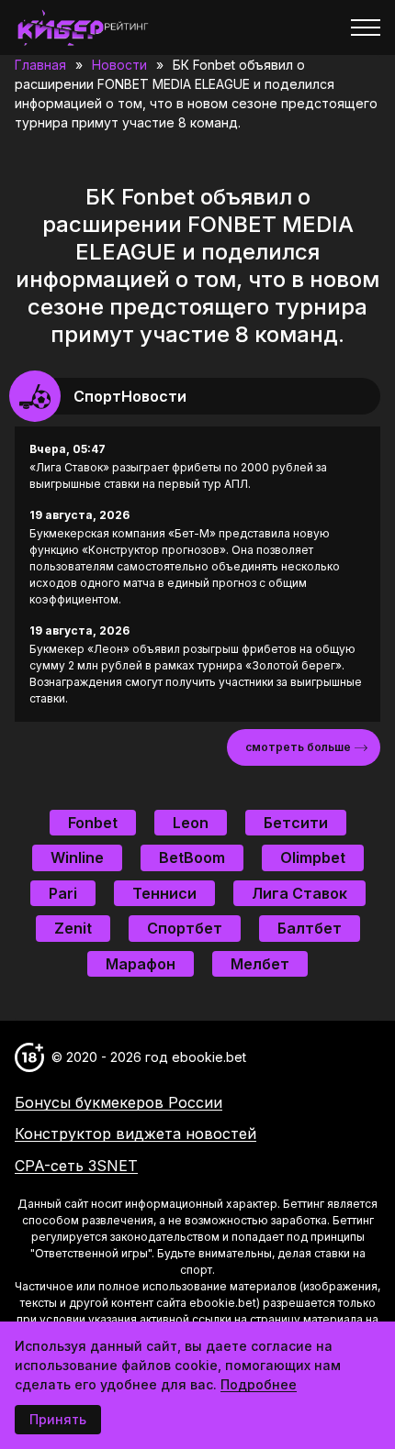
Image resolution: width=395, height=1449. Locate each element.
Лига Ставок (299, 893)
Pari (63, 893)
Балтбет (309, 928)
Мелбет (260, 964)
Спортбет (184, 928)
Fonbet (93, 822)
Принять (57, 1419)
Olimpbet (312, 857)
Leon (191, 822)
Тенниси (164, 893)
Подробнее (258, 1384)
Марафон (140, 964)
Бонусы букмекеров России (118, 1102)
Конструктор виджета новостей (135, 1133)
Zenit (73, 928)
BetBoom (192, 857)
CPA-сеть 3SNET (76, 1165)
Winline (77, 857)
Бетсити (296, 822)
